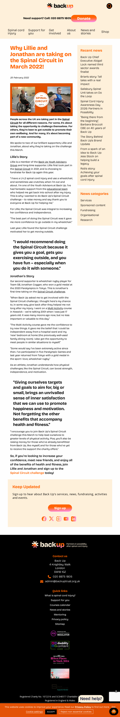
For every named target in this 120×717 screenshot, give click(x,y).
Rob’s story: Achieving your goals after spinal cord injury (91, 174)
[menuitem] (18, 32)
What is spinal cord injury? (60, 595)
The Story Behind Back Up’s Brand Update (91, 140)
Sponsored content (92, 205)
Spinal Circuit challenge (51, 291)
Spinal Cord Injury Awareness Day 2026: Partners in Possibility (91, 107)
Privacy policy (60, 619)
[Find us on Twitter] (51, 518)
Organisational (89, 215)
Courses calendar (60, 605)
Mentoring (60, 614)
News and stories (88, 31)
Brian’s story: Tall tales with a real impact (91, 80)
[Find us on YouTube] (66, 518)
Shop (105, 32)
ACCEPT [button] (51, 712)
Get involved (55, 31)
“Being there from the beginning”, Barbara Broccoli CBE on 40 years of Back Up (92, 124)
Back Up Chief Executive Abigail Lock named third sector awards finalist (91, 64)
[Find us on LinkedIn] (73, 518)
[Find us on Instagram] (58, 518)
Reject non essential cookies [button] (76, 711)
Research (86, 220)
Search (109, 6)
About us (71, 31)
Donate (83, 18)
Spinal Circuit (22, 168)
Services (86, 200)
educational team (57, 188)
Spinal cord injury (16, 31)
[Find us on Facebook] (44, 518)
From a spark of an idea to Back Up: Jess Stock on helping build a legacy (92, 156)
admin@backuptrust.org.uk (62, 581)
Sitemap (60, 623)
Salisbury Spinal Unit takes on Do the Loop (91, 92)
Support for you (36, 31)
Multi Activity (55, 308)
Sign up (60, 508)
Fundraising (87, 210)
